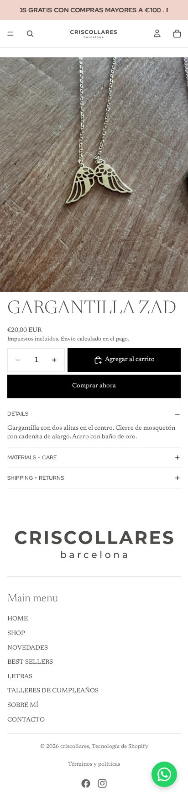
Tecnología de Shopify (120, 746)
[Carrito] (177, 34)
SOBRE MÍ (22, 705)
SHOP (16, 633)
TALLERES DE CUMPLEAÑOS (53, 691)
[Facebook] (85, 783)
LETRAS (19, 677)
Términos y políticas (94, 764)
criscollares (74, 746)
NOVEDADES (27, 648)
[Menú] (10, 33)
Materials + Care (32, 457)
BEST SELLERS (30, 662)
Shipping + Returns (35, 478)
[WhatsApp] (164, 774)
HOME (17, 619)
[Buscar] (30, 34)
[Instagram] (102, 783)
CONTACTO (26, 720)
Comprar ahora (94, 386)
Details (17, 413)
